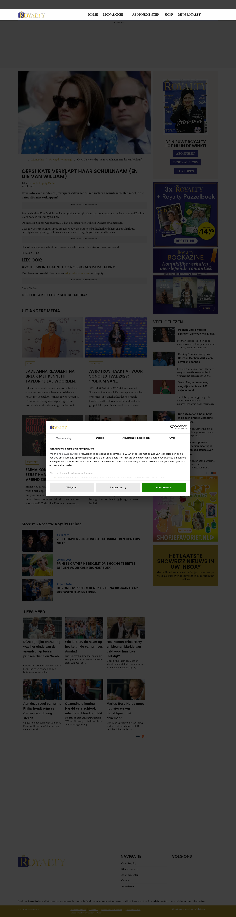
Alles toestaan (164, 487)
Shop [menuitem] (169, 14)
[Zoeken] (215, 14)
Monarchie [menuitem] (113, 14)
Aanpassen (116, 487)
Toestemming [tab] (63, 438)
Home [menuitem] (93, 14)
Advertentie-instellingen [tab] (136, 437)
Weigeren (71, 487)
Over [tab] (172, 437)
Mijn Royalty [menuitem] (189, 14)
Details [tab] (100, 437)
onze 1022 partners (68, 453)
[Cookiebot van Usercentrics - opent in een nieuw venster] (173, 427)
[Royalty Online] (50, 15)
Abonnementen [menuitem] (145, 14)
